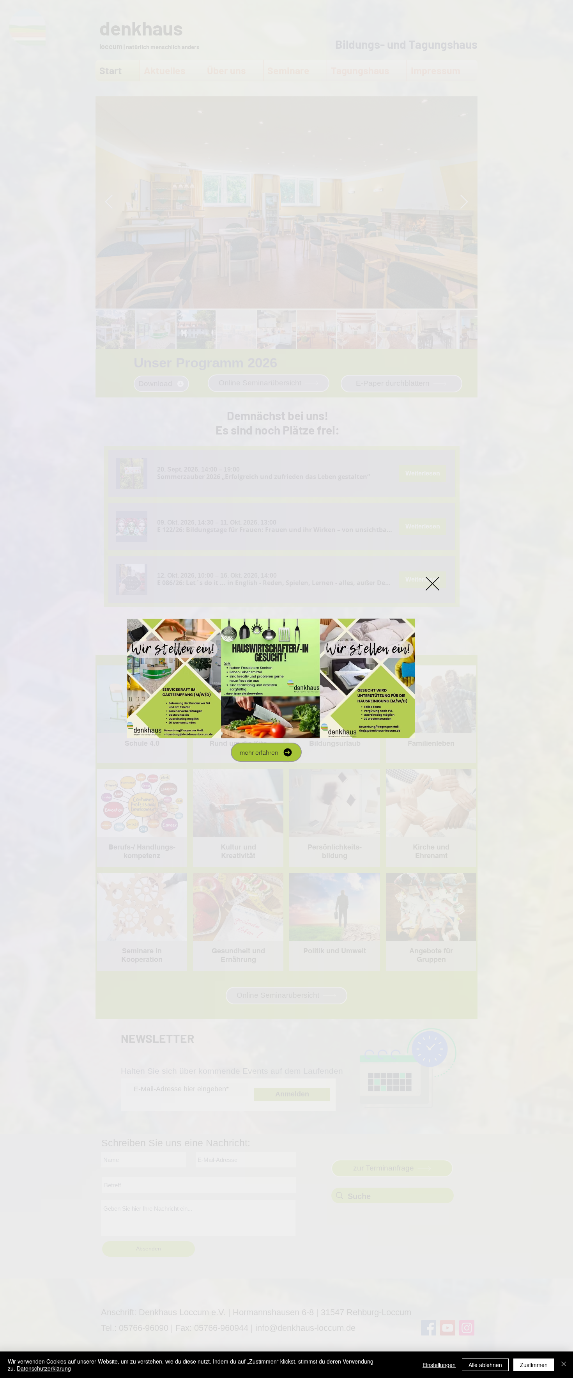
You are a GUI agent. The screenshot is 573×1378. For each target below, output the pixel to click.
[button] (432, 584)
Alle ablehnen (485, 1365)
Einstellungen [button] (439, 1365)
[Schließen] (563, 1365)
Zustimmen (534, 1365)
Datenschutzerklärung (44, 1368)
